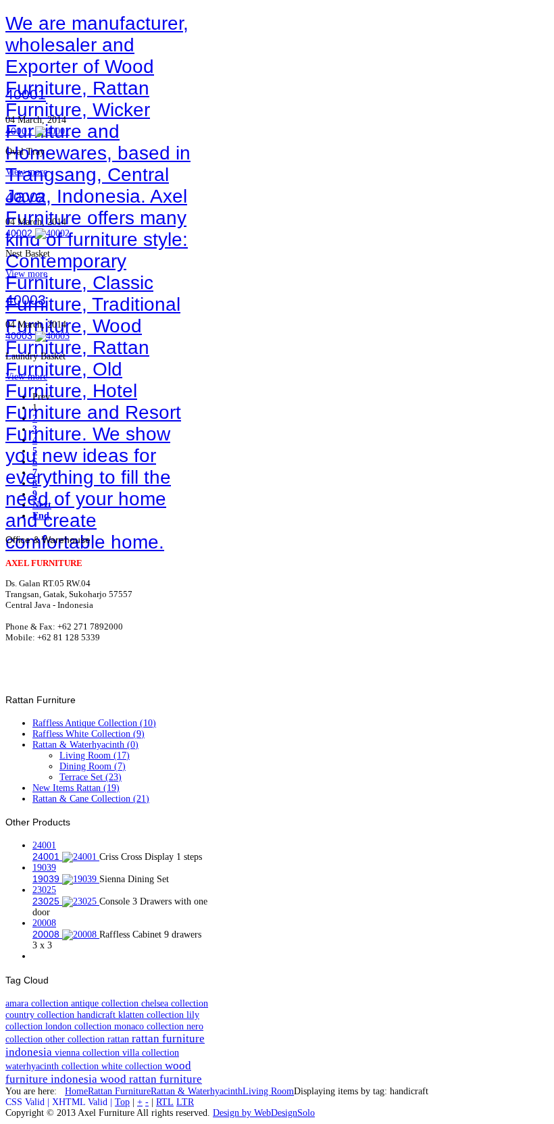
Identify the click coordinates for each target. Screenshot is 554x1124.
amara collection (38, 1003)
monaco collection (150, 1026)
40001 (25, 94)
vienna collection (88, 1052)
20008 (44, 923)
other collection (76, 1038)
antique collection (106, 1003)
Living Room (268, 1091)
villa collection (150, 1052)
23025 (44, 890)
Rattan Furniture (119, 1091)
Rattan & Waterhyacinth (197, 1091)
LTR (185, 1102)
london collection (79, 1026)
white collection (133, 1066)
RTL (165, 1102)
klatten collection (152, 1014)
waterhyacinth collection (53, 1066)
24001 (44, 845)
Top (122, 1102)
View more (26, 172)
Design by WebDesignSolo (264, 1113)
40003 (25, 299)
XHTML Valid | (83, 1102)
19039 (44, 868)
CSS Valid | (28, 1102)
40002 (25, 197)
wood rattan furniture (151, 1079)
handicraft (97, 1014)
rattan (119, 1038)
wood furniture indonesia (98, 1072)
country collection (41, 1014)
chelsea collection (174, 1003)
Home (76, 1091)
